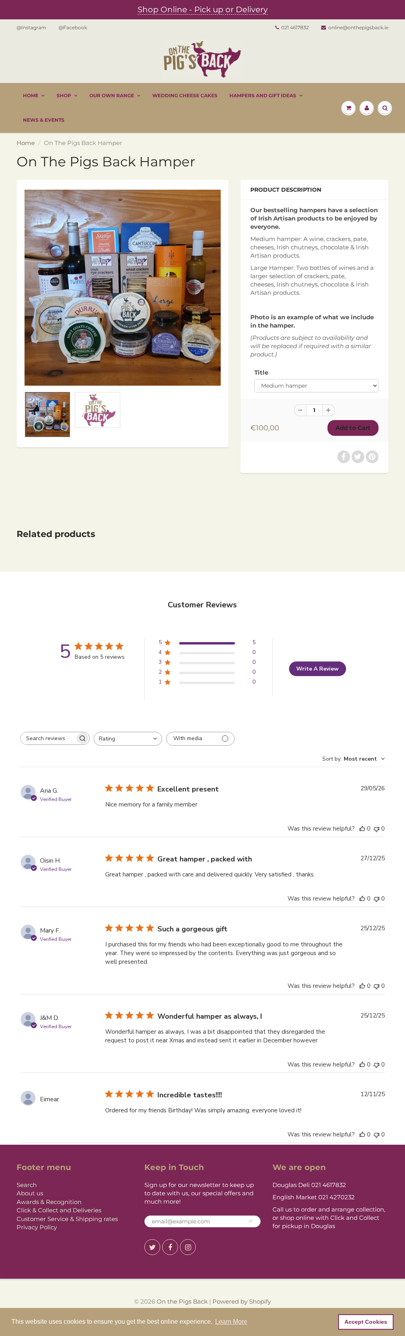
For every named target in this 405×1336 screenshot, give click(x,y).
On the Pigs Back (182, 1301)
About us (30, 1193)
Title (261, 372)
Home (30, 95)
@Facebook (73, 27)
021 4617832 (295, 27)
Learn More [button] (231, 1321)
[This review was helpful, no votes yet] (362, 829)
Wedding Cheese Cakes (185, 95)
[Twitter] (152, 1247)
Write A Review (317, 669)
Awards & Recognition (49, 1202)
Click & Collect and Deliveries (59, 1210)
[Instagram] (188, 1247)
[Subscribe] (251, 1221)
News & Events (43, 120)
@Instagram (31, 27)
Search (27, 1185)
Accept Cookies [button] (365, 1322)
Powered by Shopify (241, 1301)
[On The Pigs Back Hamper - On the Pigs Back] (122, 287)
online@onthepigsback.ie (358, 27)
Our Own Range (111, 95)
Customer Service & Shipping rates (67, 1219)
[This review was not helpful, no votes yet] (376, 829)
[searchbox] (48, 738)
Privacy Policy (37, 1227)
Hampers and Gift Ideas (262, 95)
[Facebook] (170, 1247)
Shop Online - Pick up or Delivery (203, 9)
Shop (64, 95)
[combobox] (128, 739)
